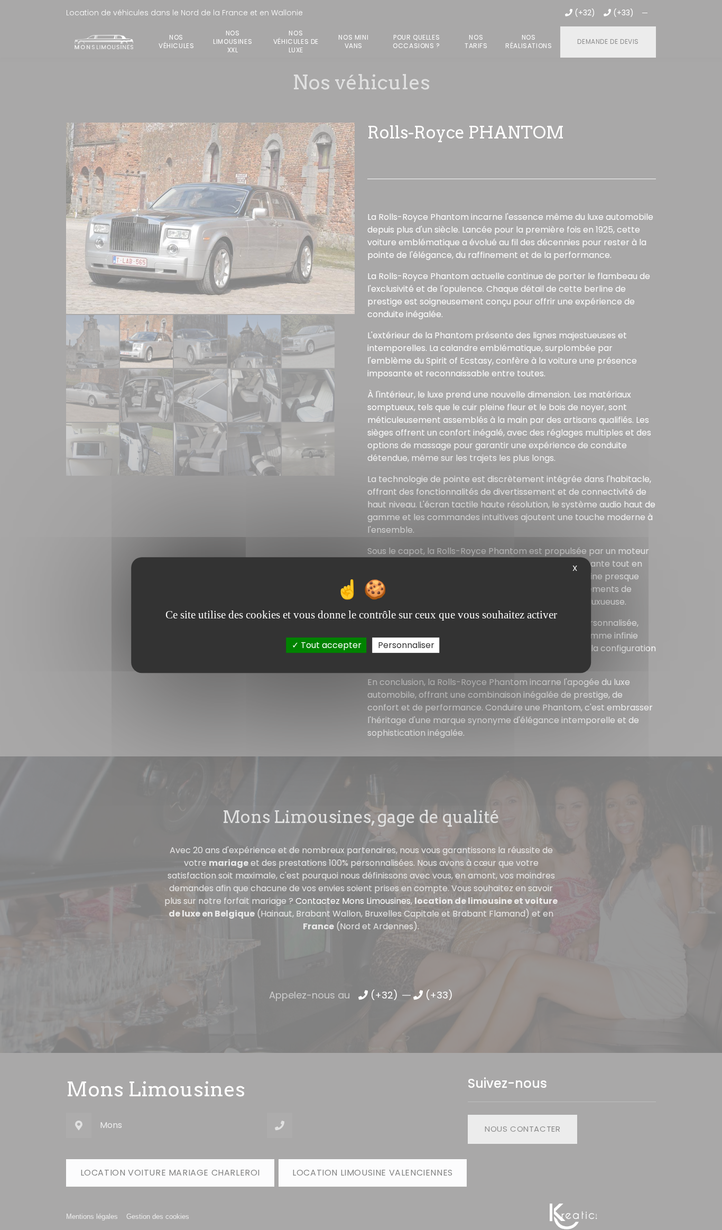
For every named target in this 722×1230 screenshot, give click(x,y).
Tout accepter (330, 645)
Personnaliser (406, 645)
